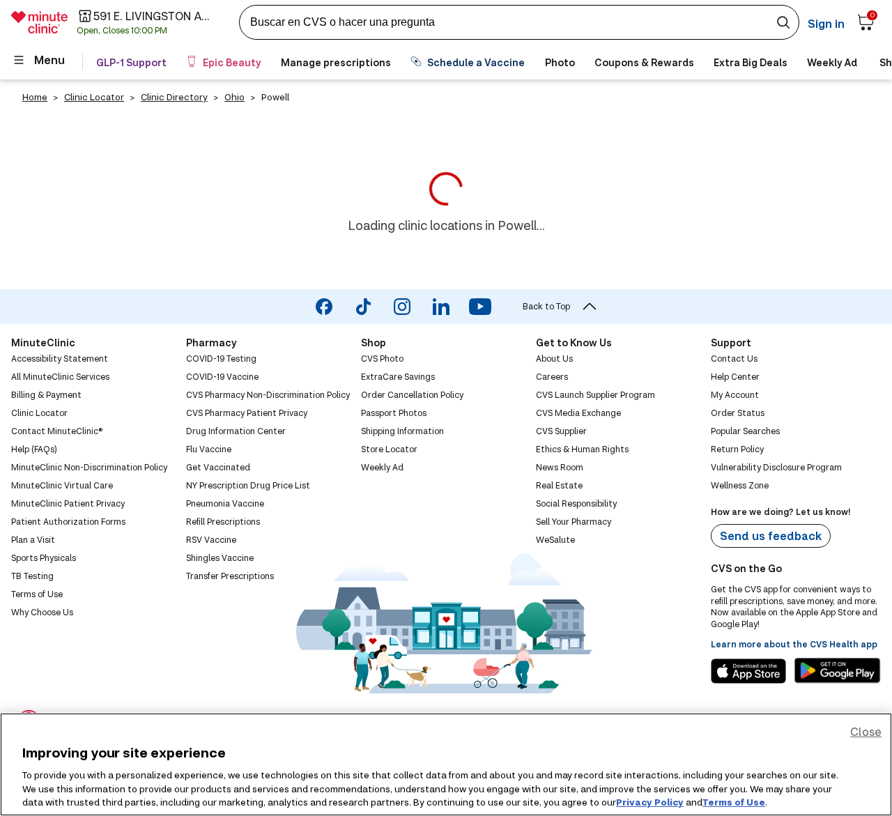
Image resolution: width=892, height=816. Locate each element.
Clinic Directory (174, 96)
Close (866, 731)
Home (34, 96)
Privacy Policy (650, 801)
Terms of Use (733, 801)
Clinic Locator (94, 96)
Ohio (234, 96)
